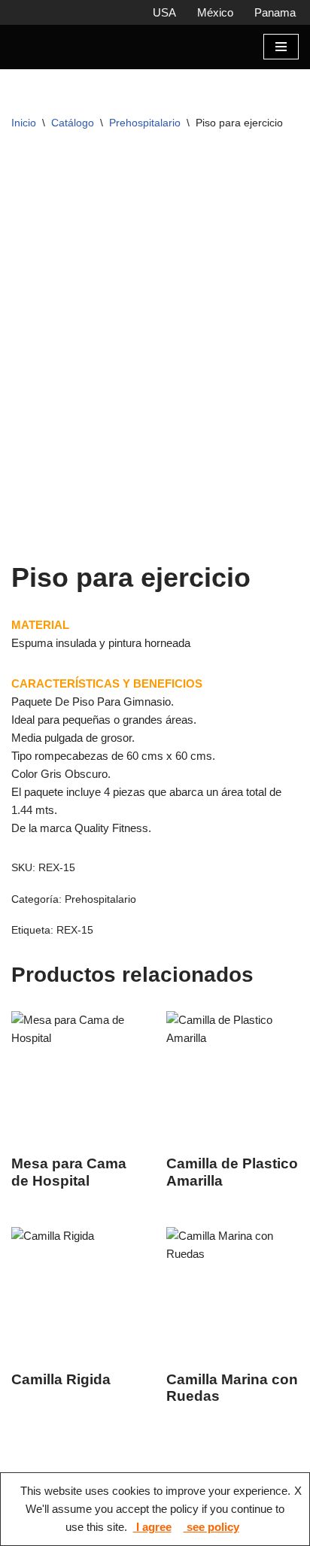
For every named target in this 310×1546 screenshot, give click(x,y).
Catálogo (72, 135)
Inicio (23, 135)
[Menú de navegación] (281, 53)
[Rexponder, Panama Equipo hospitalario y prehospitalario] (56, 53)
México (215, 12)
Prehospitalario (145, 135)
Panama (275, 12)
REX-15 (74, 943)
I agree (152, 1526)
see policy (211, 1526)
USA (164, 12)
